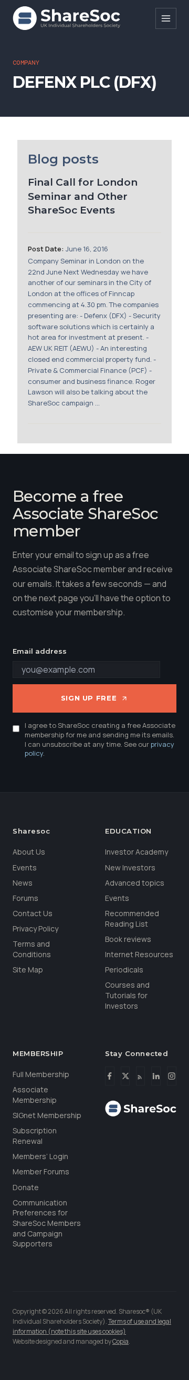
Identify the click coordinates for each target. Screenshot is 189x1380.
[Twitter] (125, 1076)
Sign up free (89, 698)
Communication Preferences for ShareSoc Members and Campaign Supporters (47, 1223)
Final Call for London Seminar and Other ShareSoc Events (83, 196)
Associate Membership (35, 1094)
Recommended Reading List (132, 918)
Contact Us (32, 913)
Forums (25, 898)
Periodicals (124, 970)
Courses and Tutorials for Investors (127, 995)
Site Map (28, 970)
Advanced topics (134, 883)
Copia (120, 1341)
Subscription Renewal (35, 1135)
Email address (40, 651)
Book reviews (128, 939)
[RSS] (140, 1076)
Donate (26, 1187)
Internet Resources (139, 954)
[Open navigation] (165, 18)
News (23, 883)
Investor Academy (136, 852)
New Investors (130, 867)
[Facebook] (109, 1076)
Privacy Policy (35, 928)
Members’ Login (40, 1156)
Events (25, 867)
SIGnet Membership (47, 1115)
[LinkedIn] (156, 1076)
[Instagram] (171, 1076)
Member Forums (41, 1171)
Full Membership (41, 1074)
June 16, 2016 (87, 248)
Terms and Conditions (32, 949)
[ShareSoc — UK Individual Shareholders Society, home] (66, 18)
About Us (29, 852)
